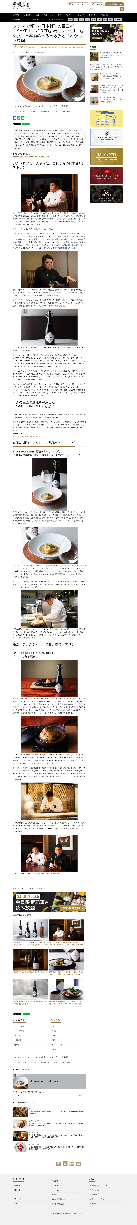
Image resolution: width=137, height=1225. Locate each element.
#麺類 (54, 1040)
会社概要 (93, 1203)
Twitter (55, 1081)
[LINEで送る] (26, 123)
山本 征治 (53, 106)
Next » (81, 1096)
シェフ (37, 15)
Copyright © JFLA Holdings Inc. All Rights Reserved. (68, 1213)
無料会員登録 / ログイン (98, 1185)
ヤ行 (110, 19)
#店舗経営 (38, 52)
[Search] (122, 9)
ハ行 (99, 19)
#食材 (43, 52)
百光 (55, 111)
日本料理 (65, 106)
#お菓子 (54, 1049)
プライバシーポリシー (98, 1199)
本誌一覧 (104, 15)
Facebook (38, 1081)
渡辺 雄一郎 (45, 111)
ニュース (81, 15)
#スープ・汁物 (57, 1045)
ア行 (70, 19)
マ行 (105, 19)
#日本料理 (17, 1035)
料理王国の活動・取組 (21, 19)
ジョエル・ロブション (23, 106)
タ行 (87, 19)
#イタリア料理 (19, 1031)
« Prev (17, 1096)
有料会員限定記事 (58, 1199)
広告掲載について (96, 1194)
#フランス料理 (19, 1026)
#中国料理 (17, 1040)
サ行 (81, 19)
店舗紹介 (27, 15)
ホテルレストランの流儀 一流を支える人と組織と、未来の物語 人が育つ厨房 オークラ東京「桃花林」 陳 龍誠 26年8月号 (106, 67)
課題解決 (16, 15)
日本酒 (33, 111)
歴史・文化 (93, 15)
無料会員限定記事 (58, 1204)
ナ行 (93, 19)
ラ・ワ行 (118, 19)
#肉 (53, 1026)
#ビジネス (31, 52)
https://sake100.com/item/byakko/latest (26, 436)
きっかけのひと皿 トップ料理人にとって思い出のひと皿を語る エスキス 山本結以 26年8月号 (111, 76)
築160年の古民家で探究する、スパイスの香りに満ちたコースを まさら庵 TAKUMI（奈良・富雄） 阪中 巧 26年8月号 (112, 89)
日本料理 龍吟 (20, 111)
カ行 (76, 19)
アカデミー (69, 15)
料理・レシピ (48, 15)
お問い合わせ (94, 1190)
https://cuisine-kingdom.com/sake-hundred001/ (31, 157)
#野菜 (54, 1031)
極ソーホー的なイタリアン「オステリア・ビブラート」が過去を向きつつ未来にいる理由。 (111, 100)
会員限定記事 (38, 19)
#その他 (16, 1045)
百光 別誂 (66, 111)
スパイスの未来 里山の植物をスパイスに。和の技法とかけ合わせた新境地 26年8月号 (111, 55)
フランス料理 (40, 106)
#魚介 (54, 1035)
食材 (59, 15)
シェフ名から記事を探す (56, 19)
